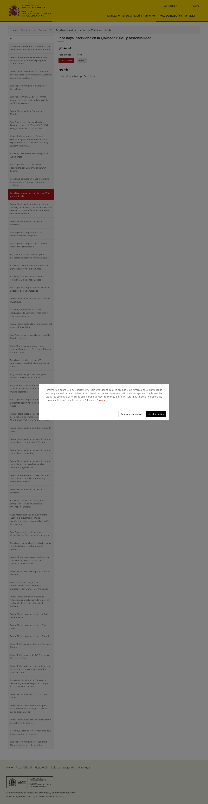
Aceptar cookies (156, 413)
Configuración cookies (131, 413)
